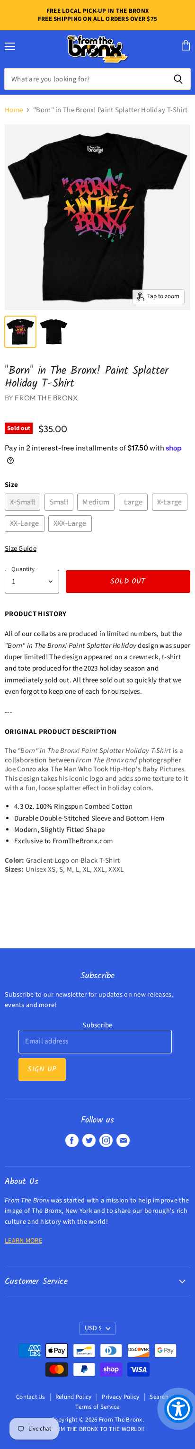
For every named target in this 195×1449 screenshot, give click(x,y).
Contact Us (30, 1397)
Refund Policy (73, 1397)
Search (159, 1397)
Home (14, 110)
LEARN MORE (23, 1241)
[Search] (178, 79)
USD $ (93, 1328)
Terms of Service (97, 1407)
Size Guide (20, 549)
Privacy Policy (120, 1397)
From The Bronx (46, 397)
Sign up (41, 1069)
